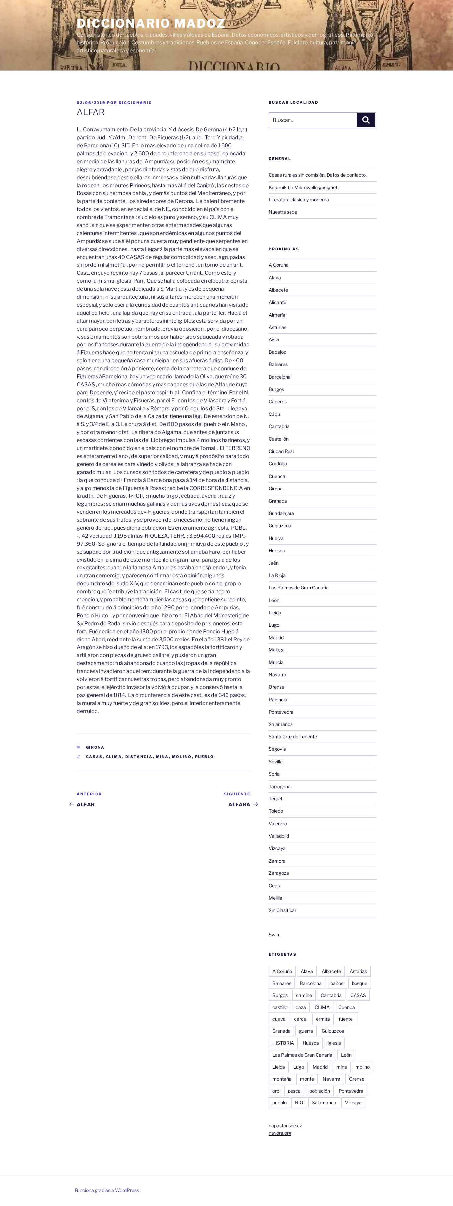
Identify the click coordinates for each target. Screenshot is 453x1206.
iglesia (334, 1043)
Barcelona (280, 377)
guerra (306, 1031)
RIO (299, 1102)
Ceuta (275, 885)
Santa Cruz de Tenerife (293, 736)
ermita (323, 1019)
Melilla (275, 898)
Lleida (275, 612)
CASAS (94, 756)
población (319, 1090)
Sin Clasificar (282, 910)
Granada (278, 501)
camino (304, 995)
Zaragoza (279, 873)
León (274, 600)
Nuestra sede (283, 212)
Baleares (278, 364)
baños (336, 983)
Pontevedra (281, 712)
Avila (274, 339)
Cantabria (279, 426)
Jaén (274, 562)
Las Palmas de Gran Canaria (299, 587)
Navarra (277, 674)
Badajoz (277, 352)
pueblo (204, 756)
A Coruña (279, 265)
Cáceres (278, 401)
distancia (139, 756)
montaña (281, 1079)
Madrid (276, 637)
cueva (279, 1019)
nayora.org (280, 1133)
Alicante (277, 302)
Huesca (277, 550)
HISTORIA (283, 1043)
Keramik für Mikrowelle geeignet (303, 187)
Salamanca (281, 724)
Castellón (279, 439)
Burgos (276, 389)
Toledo (276, 811)
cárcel (300, 1019)
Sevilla (276, 761)
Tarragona (280, 786)
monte (307, 1079)
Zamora (277, 861)
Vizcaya (277, 848)
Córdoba (278, 463)
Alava (275, 277)
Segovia (277, 749)
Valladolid (279, 836)
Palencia (278, 699)
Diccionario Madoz (151, 23)
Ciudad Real (281, 451)
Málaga (277, 649)
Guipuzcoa (280, 525)
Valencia (278, 823)
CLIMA (114, 756)
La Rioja (277, 575)
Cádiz (275, 414)
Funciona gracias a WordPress (107, 1190)
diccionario (135, 102)
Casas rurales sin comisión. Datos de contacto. (318, 175)
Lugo (274, 625)
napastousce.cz (285, 1125)
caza (301, 1007)
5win (274, 934)
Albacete (278, 290)
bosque (359, 983)
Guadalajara (281, 513)
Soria (274, 774)
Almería (277, 315)
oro (275, 1090)
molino (182, 756)
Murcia (276, 662)
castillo (279, 1007)
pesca (294, 1090)
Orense (276, 687)
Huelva (276, 538)
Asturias (277, 327)
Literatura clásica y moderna (299, 199)
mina (162, 756)
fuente (346, 1019)
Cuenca (277, 476)
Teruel (275, 798)
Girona (95, 747)
